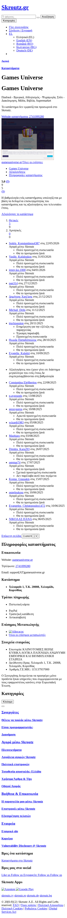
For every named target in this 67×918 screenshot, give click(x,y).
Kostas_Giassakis (19, 479)
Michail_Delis (17, 309)
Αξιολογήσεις (17, 171)
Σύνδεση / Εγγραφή (20, 30)
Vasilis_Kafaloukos (20, 256)
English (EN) (24, 40)
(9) (3, 191)
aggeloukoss (16, 492)
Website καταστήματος (14, 116)
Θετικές (13, 220)
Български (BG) (26, 47)
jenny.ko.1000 (17, 270)
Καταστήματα (10, 68)
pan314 (13, 283)
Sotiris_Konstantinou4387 (24, 243)
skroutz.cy (7, 895)
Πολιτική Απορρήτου (50, 905)
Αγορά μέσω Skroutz (17, 742)
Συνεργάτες (10, 712)
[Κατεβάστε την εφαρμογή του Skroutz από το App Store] (8, 889)
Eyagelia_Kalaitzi (19, 353)
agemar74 (14, 462)
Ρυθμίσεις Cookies (36, 908)
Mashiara (14, 435)
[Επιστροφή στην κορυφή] (2, 706)
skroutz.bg (46, 895)
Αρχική (5, 61)
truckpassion (16, 323)
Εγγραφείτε (30, 875)
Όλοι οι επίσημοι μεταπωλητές (27, 634)
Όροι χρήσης (28, 905)
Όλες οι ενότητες (33, 162)
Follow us (17, 875)
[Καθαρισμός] (38, 17)
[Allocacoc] (16, 631)
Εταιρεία (8, 823)
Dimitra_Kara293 (19, 449)
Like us (6, 875)
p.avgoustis (15, 395)
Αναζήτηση (48, 16)
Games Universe (18, 168)
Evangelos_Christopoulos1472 (27, 505)
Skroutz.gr (15, 7)
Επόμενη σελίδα (11, 535)
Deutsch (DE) (24, 50)
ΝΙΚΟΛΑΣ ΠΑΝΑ (20, 519)
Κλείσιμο (7, 701)
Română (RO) (24, 43)
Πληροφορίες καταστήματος (25, 175)
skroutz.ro (20, 895)
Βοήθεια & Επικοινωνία (19, 794)
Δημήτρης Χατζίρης (20, 296)
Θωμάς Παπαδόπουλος (22, 339)
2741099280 (36, 116)
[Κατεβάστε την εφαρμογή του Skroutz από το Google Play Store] (25, 889)
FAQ (16, 905)
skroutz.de (33, 895)
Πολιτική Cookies (12, 908)
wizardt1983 (16, 422)
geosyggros (15, 409)
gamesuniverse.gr (22, 559)
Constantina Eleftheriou (23, 382)
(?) (7, 181)
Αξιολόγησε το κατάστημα (17, 214)
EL (11, 33)
